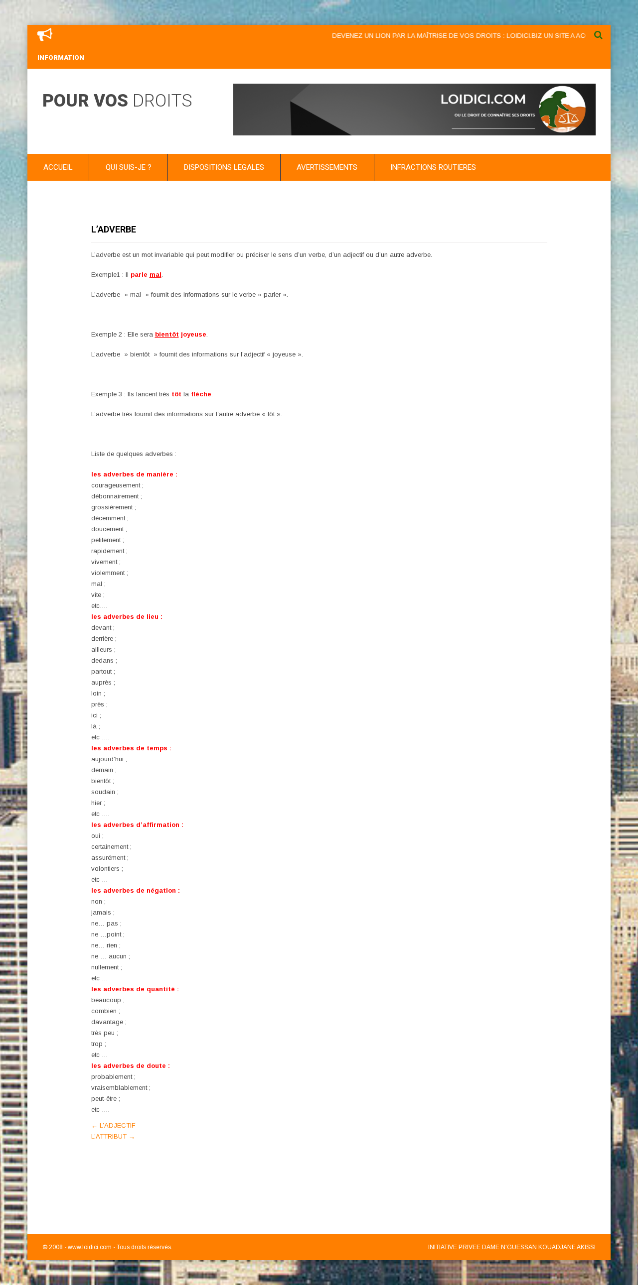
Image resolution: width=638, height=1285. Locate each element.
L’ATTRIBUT (113, 1136)
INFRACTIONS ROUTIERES (433, 167)
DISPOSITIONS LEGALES (224, 167)
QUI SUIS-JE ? (129, 167)
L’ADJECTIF (113, 1125)
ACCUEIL (58, 167)
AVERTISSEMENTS (327, 167)
